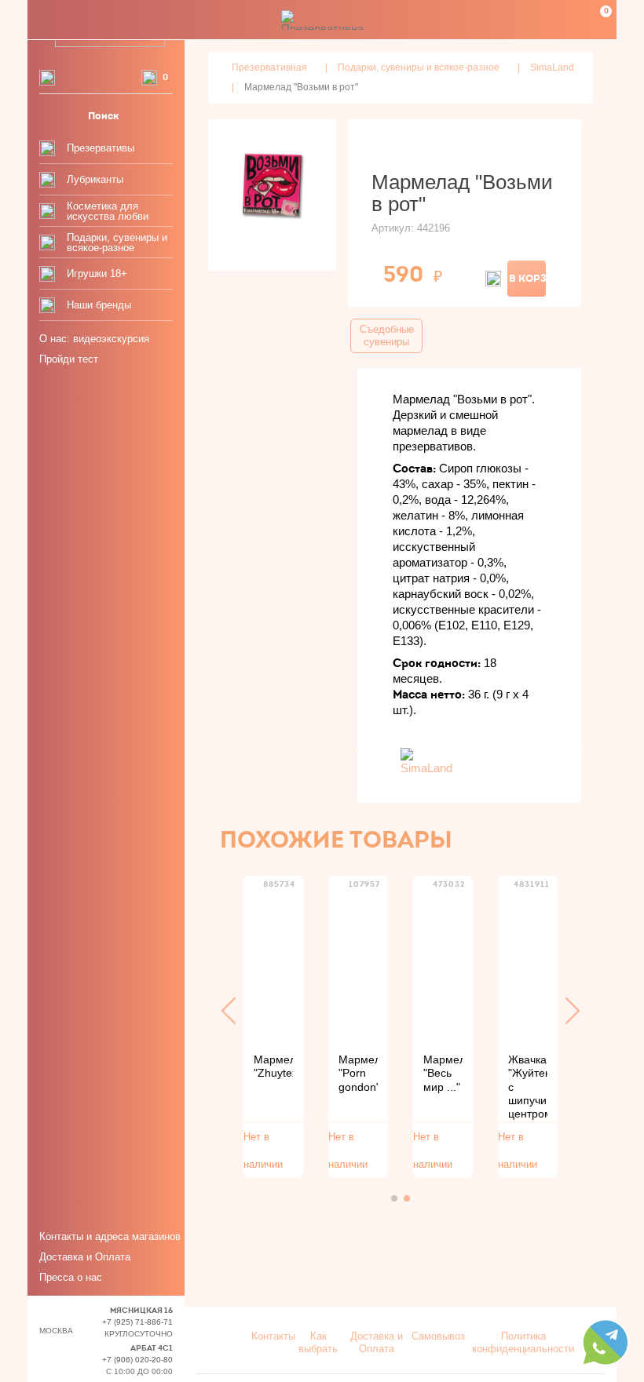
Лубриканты (95, 179)
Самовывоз (438, 1336)
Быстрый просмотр (273, 961)
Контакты (273, 1336)
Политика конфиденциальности (523, 1342)
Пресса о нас (70, 1277)
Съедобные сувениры (387, 335)
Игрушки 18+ (97, 273)
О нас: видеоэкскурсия (94, 339)
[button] (228, 1010)
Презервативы (100, 148)
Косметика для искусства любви (107, 211)
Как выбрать (318, 1342)
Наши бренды (99, 305)
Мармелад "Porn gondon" (358, 1073)
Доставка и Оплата (84, 1257)
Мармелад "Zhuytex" (273, 1066)
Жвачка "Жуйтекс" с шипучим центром (527, 1086)
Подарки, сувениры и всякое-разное (117, 242)
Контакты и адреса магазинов (110, 1236)
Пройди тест (68, 359)
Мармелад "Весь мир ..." (443, 1073)
